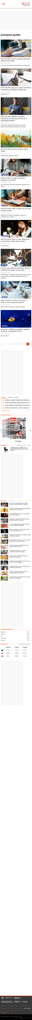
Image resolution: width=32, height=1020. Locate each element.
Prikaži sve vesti (6, 410)
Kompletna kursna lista (24, 644)
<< (2, 344)
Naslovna (3, 1005)
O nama (21, 1008)
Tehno (9, 1008)
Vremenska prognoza (7, 629)
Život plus (12, 1005)
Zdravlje (7, 1005)
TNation (29, 1017)
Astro (29, 445)
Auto (12, 1008)
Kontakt (7, 1012)
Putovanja (21, 1005)
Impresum (3, 1012)
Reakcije (16, 397)
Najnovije (3, 397)
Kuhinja (16, 1005)
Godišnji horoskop (21, 445)
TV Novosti (16, 1008)
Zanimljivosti (4, 1008)
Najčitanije (10, 397)
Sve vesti (3, 500)
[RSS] (30, 501)
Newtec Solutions (22, 1017)
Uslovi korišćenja (27, 1008)
